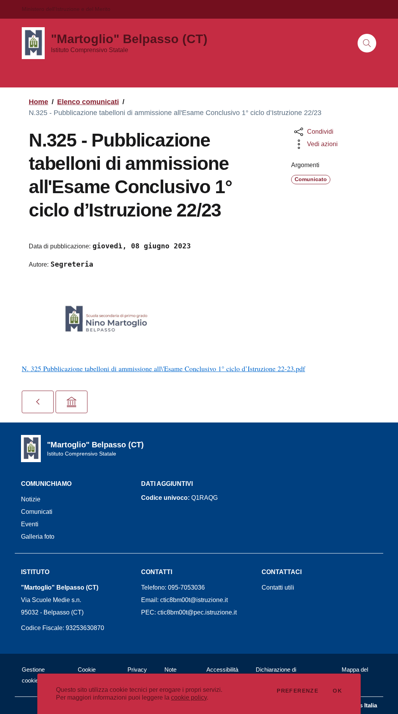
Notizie (30, 499)
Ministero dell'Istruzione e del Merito (66, 9)
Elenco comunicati (88, 102)
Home (38, 102)
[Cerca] (367, 43)
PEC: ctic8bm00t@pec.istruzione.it (189, 612)
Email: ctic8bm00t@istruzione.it (184, 600)
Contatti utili (278, 587)
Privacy (137, 669)
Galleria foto (37, 536)
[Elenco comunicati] (38, 402)
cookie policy (189, 697)
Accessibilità (222, 669)
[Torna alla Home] (71, 402)
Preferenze (297, 690)
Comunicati (36, 511)
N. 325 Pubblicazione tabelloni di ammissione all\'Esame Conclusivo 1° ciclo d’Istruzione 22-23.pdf (163, 368)
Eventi (29, 524)
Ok (337, 690)
